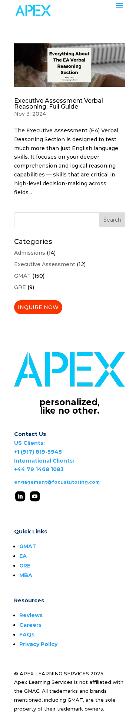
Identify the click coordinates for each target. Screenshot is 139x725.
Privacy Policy (38, 644)
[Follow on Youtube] (35, 496)
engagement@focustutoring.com (57, 482)
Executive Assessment (44, 264)
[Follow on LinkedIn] (20, 496)
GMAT (22, 275)
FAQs (26, 634)
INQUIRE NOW (38, 307)
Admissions (29, 252)
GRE (20, 287)
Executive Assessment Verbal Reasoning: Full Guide (58, 103)
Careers (30, 625)
